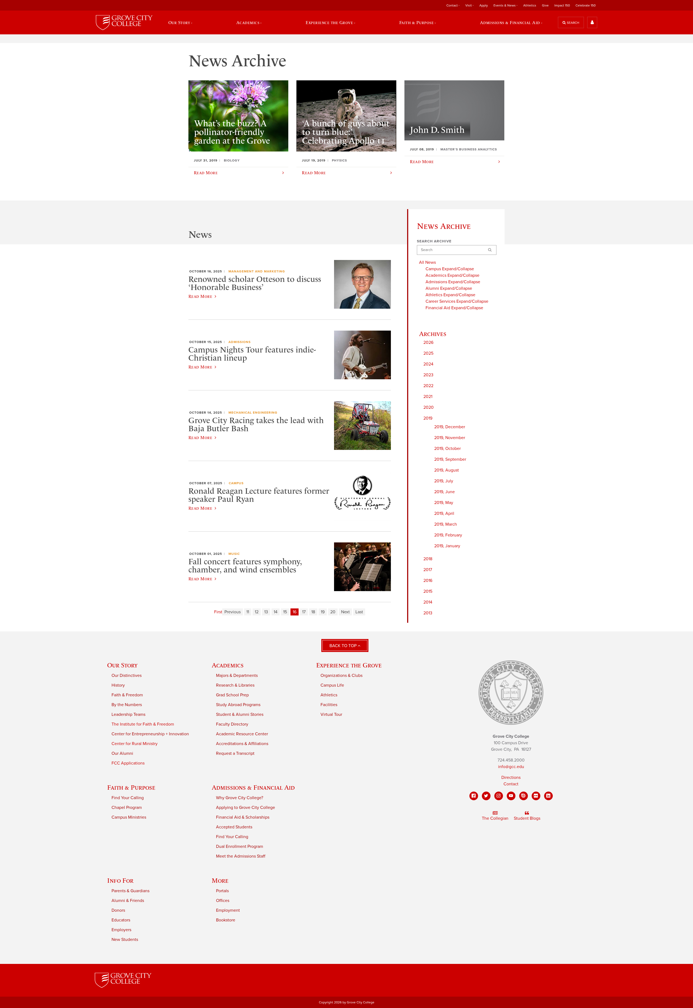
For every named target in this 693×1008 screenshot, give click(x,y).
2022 (428, 385)
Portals (222, 891)
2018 (427, 559)
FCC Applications (128, 763)
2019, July (443, 481)
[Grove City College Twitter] (486, 796)
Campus (236, 483)
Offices (222, 900)
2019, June (444, 492)
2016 (427, 580)
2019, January (447, 546)
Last (359, 612)
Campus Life (332, 685)
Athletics (529, 5)
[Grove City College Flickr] (536, 796)
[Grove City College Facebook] (473, 796)
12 (257, 612)
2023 (428, 375)
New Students (125, 939)
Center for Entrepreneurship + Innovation (150, 734)
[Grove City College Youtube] (511, 796)
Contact (511, 784)
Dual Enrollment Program (239, 846)
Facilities (329, 704)
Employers (121, 930)
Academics (228, 665)
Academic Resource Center (242, 734)
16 (294, 612)
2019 (427, 418)
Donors (118, 910)
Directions (511, 777)
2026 (428, 342)
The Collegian (495, 818)
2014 (427, 602)
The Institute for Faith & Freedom (143, 724)
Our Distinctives (127, 675)
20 (332, 612)
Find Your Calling (128, 798)
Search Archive (434, 241)
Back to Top (343, 645)
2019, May (443, 502)
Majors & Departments (237, 675)
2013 (427, 613)
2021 (427, 396)
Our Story (122, 665)
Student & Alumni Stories (239, 714)
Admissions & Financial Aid (253, 787)
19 (323, 612)
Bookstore (225, 920)
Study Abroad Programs (238, 704)
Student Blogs (527, 818)
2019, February (448, 535)
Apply (483, 5)
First (218, 612)
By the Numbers (127, 704)
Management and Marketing (256, 271)
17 (304, 612)
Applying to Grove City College (245, 807)
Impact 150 (562, 5)
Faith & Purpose (131, 787)
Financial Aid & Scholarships (242, 817)
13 (266, 612)
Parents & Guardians (130, 891)
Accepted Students (234, 827)
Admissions (239, 342)
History (118, 685)
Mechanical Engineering (252, 412)
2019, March (445, 524)
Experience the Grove (349, 665)
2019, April (444, 513)
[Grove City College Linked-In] (548, 796)
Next (345, 612)
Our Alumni (122, 753)
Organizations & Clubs (341, 675)
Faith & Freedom (127, 695)
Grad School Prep (232, 695)
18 (313, 612)
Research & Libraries (235, 685)
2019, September (450, 459)
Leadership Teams (128, 714)
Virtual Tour (331, 714)
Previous (232, 612)
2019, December (449, 427)
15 (285, 612)
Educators (121, 920)
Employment (228, 910)
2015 (427, 591)
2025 (428, 353)
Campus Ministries (129, 817)
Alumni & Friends (128, 900)
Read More (200, 296)
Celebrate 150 (586, 5)
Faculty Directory (232, 724)
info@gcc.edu (511, 766)
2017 (427, 569)
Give (545, 5)
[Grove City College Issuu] (523, 796)
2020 (428, 407)
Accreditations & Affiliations (242, 743)
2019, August (446, 470)
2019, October (447, 448)
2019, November (449, 437)
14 (275, 612)
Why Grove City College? (239, 798)
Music (234, 554)
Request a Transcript (235, 753)
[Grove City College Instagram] (498, 796)
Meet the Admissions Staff (240, 856)
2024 (428, 364)
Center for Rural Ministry (135, 743)
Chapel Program (127, 807)
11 (247, 612)
